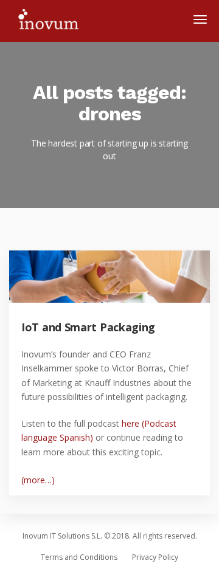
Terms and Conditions (79, 557)
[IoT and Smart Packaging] (120, 288)
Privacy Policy (155, 557)
